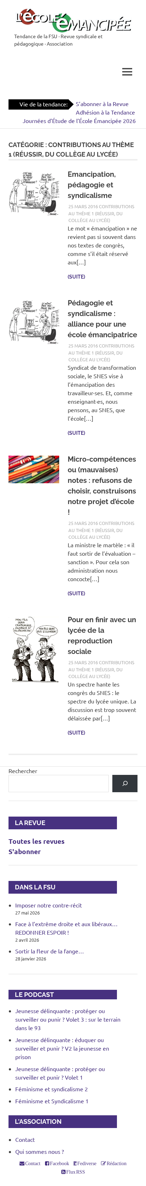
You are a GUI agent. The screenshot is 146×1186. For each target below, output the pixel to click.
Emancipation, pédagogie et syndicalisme (92, 185)
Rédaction (116, 1163)
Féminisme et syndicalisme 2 (51, 1088)
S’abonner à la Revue (102, 103)
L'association (35, 1121)
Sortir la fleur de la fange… (49, 950)
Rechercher (23, 770)
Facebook (59, 1163)
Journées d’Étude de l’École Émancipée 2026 (79, 120)
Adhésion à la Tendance (105, 112)
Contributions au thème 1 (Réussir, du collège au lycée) (101, 213)
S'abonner (25, 851)
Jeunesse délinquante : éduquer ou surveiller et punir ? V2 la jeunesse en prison (62, 1048)
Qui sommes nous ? (39, 1151)
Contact (25, 1139)
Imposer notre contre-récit (48, 905)
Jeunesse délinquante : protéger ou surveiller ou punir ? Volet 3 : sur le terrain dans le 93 (67, 1019)
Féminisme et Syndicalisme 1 (52, 1100)
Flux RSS (75, 1171)
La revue (27, 822)
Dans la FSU (32, 887)
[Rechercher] (124, 783)
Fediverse (86, 1163)
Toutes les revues (36, 841)
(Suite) (76, 277)
